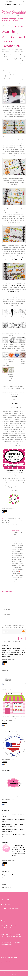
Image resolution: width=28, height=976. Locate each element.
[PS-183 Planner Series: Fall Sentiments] (5, 325)
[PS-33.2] (23, 312)
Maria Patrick (14, 403)
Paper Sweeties (12, 521)
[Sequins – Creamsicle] (11, 355)
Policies (4, 884)
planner (12, 523)
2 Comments (13, 926)
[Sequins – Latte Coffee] (23, 355)
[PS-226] (11, 325)
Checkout (15, 4)
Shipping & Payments (8, 881)
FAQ (3, 878)
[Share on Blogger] (4, 512)
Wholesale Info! (6, 887)
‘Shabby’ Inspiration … (7, 928)
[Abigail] (5, 312)
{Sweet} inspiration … (7, 944)
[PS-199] (17, 325)
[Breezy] (11, 370)
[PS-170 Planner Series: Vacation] (11, 340)
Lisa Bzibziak (14, 400)
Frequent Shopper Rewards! (9, 875)
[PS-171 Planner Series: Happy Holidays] (23, 340)
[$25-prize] (14, 460)
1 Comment (15, 51)
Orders (20, 4)
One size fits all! (14, 797)
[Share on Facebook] (3, 512)
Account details (7, 4)
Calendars (9, 519)
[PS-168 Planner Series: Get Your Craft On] (17, 340)
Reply (18, 534)
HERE (16, 260)
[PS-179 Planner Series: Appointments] (5, 340)
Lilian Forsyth (14, 396)
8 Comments (16, 934)
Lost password (7, 7)
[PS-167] (23, 325)
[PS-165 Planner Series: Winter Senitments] (5, 355)
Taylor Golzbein (14, 407)
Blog (14, 49)
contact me (11, 291)
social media (14, 525)
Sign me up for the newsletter (12, 641)
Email (6, 678)
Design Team (16, 519)
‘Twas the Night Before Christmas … (11, 936)
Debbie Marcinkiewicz (8, 392)
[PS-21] (17, 312)
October (4, 521)
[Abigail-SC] (11, 312)
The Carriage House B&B (15, 285)
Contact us (6, 716)
